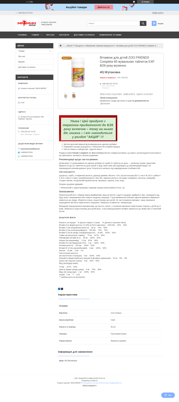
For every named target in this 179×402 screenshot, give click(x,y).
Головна (22, 35)
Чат (170, 395)
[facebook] (59, 289)
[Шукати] (143, 23)
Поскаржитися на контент (91, 383)
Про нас (50, 35)
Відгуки (21, 62)
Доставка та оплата (84, 35)
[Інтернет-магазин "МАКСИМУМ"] (27, 28)
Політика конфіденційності (112, 383)
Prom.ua (102, 378)
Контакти (64, 35)
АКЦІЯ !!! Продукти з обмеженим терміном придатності (91, 46)
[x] (62, 289)
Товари (35, 35)
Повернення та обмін (110, 35)
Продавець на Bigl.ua (89, 381)
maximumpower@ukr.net (30, 149)
